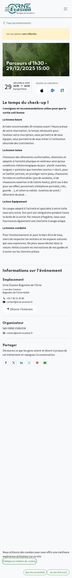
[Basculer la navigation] (65, 9)
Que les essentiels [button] (35, 572)
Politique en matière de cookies (19, 561)
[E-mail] (45, 363)
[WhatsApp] (29, 363)
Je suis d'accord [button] (58, 572)
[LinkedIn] (21, 363)
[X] (13, 363)
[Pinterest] (37, 363)
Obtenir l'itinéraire (21, 309)
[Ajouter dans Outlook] (52, 90)
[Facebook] (6, 363)
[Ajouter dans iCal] (42, 90)
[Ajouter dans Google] (62, 90)
